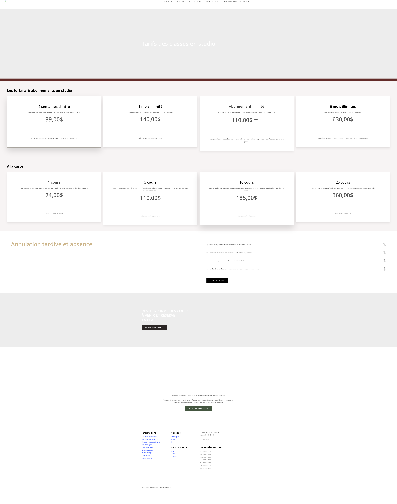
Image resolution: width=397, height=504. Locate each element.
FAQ (172, 442)
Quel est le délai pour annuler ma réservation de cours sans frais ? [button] (228, 245)
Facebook (174, 454)
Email (172, 451)
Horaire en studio (147, 450)
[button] (54, 130)
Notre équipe (175, 437)
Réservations (146, 455)
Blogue (173, 439)
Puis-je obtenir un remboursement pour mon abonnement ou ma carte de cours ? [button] (233, 269)
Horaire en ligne (147, 453)
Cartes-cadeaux (147, 458)
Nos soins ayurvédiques (150, 439)
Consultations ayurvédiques (151, 442)
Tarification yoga (147, 447)
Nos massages (147, 445)
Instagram (174, 456)
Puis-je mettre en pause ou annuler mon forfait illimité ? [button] (225, 261)
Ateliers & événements (149, 437)
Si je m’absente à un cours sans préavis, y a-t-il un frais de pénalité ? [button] (229, 253)
